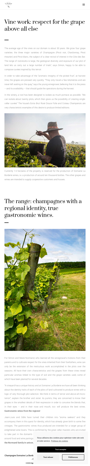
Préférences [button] (73, 457)
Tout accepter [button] (60, 449)
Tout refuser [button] (48, 457)
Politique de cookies (59, 441)
